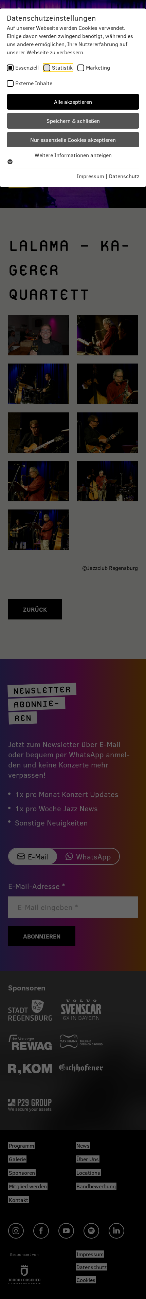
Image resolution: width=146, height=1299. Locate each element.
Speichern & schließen (73, 120)
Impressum (90, 176)
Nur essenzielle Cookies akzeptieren (73, 139)
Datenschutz (124, 176)
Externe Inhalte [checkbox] (33, 83)
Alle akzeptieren (73, 101)
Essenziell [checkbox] (27, 67)
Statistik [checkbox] (62, 67)
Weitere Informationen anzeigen (73, 155)
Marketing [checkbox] (98, 67)
